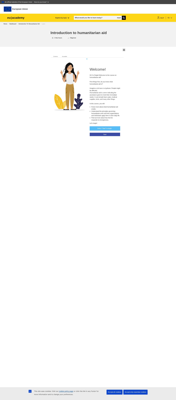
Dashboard (12, 24)
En (169, 18)
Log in (162, 18)
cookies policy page (66, 391)
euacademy (15, 17)
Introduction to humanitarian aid (29, 24)
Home (5, 24)
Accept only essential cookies (135, 392)
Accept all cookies (114, 392)
